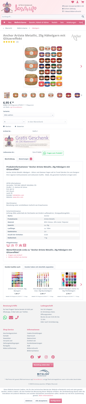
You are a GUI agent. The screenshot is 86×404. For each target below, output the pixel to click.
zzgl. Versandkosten (16, 107)
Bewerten (20, 126)
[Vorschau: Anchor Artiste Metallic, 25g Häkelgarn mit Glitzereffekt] (6, 95)
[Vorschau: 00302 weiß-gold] (33, 95)
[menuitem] (72, 2)
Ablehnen (28, 401)
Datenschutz (31, 338)
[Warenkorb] (83, 2)
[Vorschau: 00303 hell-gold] (42, 95)
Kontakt (6, 336)
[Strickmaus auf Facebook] (32, 358)
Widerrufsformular (9, 348)
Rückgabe (6, 346)
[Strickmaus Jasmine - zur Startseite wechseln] (19, 7)
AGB (28, 346)
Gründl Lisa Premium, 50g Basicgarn (17, 290)
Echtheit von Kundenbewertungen (34, 342)
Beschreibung (10, 159)
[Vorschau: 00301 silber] (24, 95)
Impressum (31, 336)
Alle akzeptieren (41, 401)
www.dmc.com (18, 197)
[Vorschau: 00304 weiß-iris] (51, 95)
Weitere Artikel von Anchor (17, 257)
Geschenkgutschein (10, 333)
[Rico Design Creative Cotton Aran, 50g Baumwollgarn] (43, 279)
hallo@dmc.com (18, 195)
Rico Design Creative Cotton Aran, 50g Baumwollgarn (43, 290)
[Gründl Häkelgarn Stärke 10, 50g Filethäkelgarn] (68, 279)
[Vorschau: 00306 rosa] (59, 95)
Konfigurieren (56, 401)
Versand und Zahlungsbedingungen (11, 342)
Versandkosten (37, 379)
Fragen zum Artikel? (15, 255)
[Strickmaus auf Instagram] (46, 358)
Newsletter (7, 338)
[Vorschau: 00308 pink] (68, 95)
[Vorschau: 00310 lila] (77, 95)
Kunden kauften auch (12, 267)
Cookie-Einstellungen (34, 333)
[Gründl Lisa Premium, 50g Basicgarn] (17, 279)
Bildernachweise (33, 351)
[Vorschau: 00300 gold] (15, 95)
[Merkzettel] (72, 2)
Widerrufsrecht (32, 348)
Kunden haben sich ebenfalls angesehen (39, 267)
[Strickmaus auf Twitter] (39, 358)
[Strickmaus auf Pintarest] (53, 358)
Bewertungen (25, 159)
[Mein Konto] (77, 2)
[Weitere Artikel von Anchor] (76, 37)
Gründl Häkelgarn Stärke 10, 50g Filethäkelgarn (69, 290)
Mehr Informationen (46, 395)
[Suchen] (83, 16)
